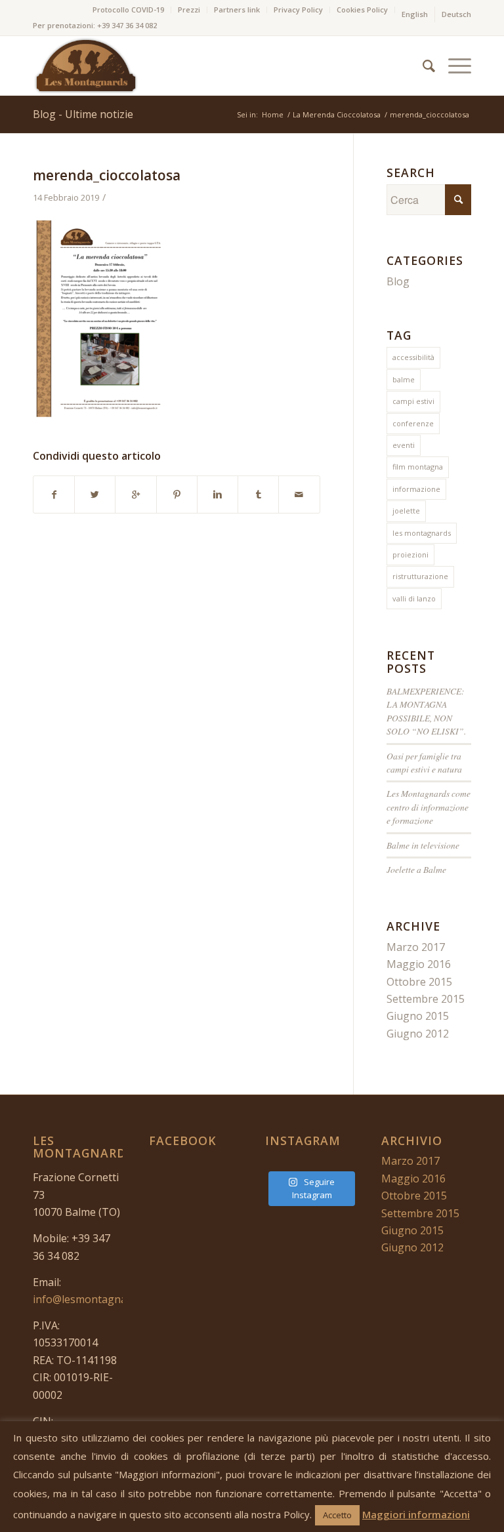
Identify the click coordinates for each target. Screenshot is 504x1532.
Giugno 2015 (418, 1016)
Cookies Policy (362, 9)
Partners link (237, 9)
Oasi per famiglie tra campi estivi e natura (424, 762)
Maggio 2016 (419, 964)
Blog (398, 281)
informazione (416, 489)
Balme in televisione (423, 845)
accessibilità (413, 357)
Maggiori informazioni (416, 1514)
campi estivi (413, 401)
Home (273, 114)
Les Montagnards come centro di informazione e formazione (429, 806)
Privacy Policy (298, 9)
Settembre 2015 (426, 999)
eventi (403, 445)
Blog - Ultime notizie (83, 114)
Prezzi (189, 9)
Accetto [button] (337, 1515)
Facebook (183, 1140)
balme (403, 379)
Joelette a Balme (416, 869)
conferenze (413, 423)
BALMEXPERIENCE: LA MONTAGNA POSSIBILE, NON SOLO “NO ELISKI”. (426, 711)
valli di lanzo (414, 598)
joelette (406, 510)
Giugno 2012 (418, 1033)
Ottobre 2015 (419, 982)
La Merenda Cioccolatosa (337, 114)
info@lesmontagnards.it (92, 1299)
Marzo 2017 (416, 947)
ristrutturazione (420, 576)
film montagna (417, 467)
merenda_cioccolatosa (106, 175)
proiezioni (410, 554)
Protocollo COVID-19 (128, 9)
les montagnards (421, 533)
